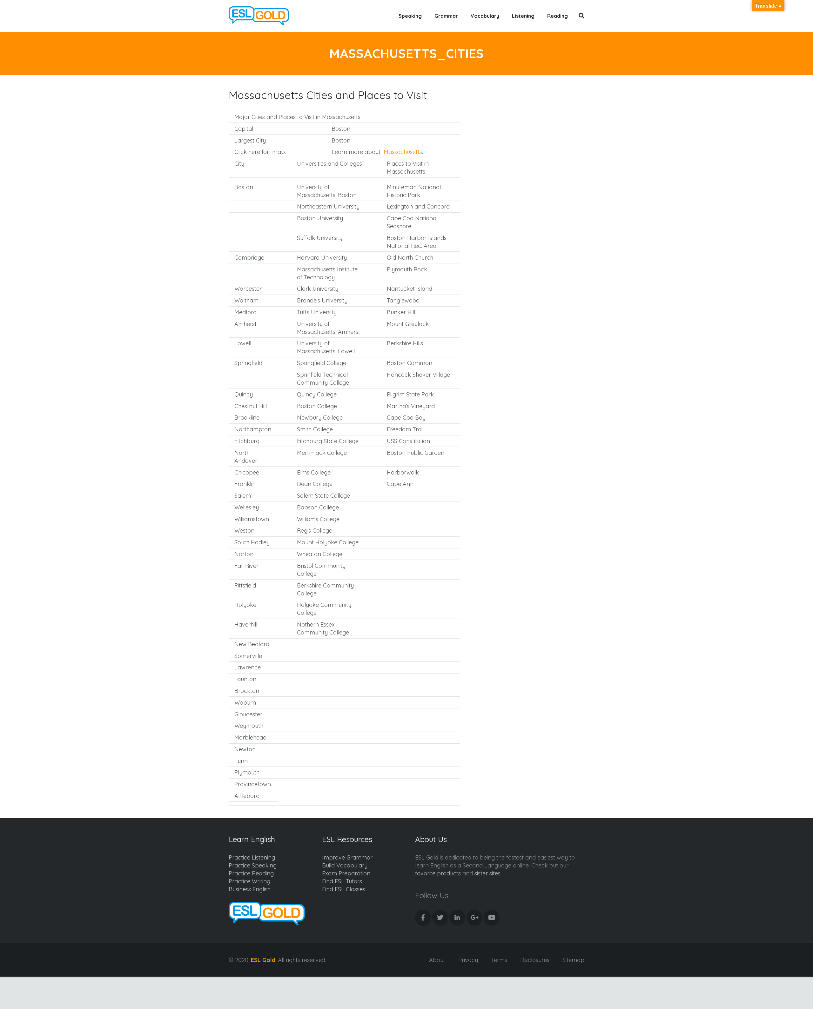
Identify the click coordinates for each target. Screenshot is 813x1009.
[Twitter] (440, 918)
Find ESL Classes (343, 889)
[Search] (581, 16)
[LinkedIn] (457, 918)
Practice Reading (251, 873)
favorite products (438, 873)
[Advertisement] (530, 147)
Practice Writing (249, 881)
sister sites (487, 873)
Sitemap (573, 960)
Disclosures (534, 960)
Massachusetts (403, 152)
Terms (499, 960)
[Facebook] (423, 918)
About (437, 960)
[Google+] (474, 918)
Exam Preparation (346, 873)
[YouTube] (492, 918)
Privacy (468, 960)
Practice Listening (252, 857)
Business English (250, 889)
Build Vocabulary (344, 865)
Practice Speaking (253, 865)
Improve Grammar (347, 857)
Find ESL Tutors (342, 881)
